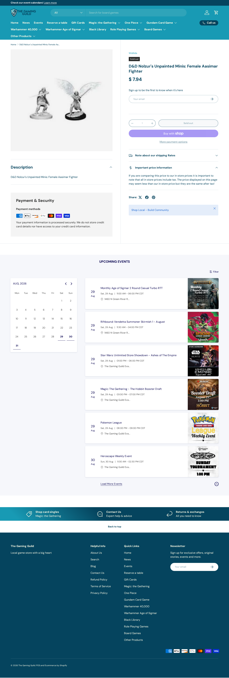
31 (17, 345)
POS (38, 665)
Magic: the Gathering (103, 22)
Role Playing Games (123, 29)
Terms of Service (101, 586)
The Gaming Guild (26, 665)
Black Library (97, 29)
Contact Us (97, 573)
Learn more (50, 2)
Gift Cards (78, 22)
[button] (216, 12)
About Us (96, 553)
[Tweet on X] (140, 197)
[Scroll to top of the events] (217, 484)
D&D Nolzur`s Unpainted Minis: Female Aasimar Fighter (39, 44)
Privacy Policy (99, 593)
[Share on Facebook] (147, 197)
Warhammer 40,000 (24, 29)
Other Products (21, 36)
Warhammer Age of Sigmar (63, 29)
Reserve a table (57, 22)
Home (14, 22)
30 (70, 336)
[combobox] (118, 12)
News (26, 22)
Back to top (114, 526)
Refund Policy (99, 579)
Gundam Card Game (160, 22)
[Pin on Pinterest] (153, 197)
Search (95, 559)
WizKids (133, 53)
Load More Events (111, 484)
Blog (93, 566)
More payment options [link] (173, 142)
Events (38, 22)
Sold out (188, 123)
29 (61, 336)
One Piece (131, 22)
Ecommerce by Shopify (56, 665)
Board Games (153, 29)
